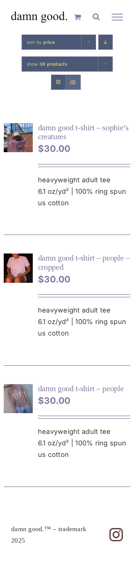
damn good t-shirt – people (81, 388)
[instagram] (116, 535)
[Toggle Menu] (117, 17)
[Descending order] (105, 42)
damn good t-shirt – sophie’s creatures (83, 132)
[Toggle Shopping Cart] (77, 17)
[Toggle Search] (96, 16)
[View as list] (73, 82)
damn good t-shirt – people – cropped (84, 262)
